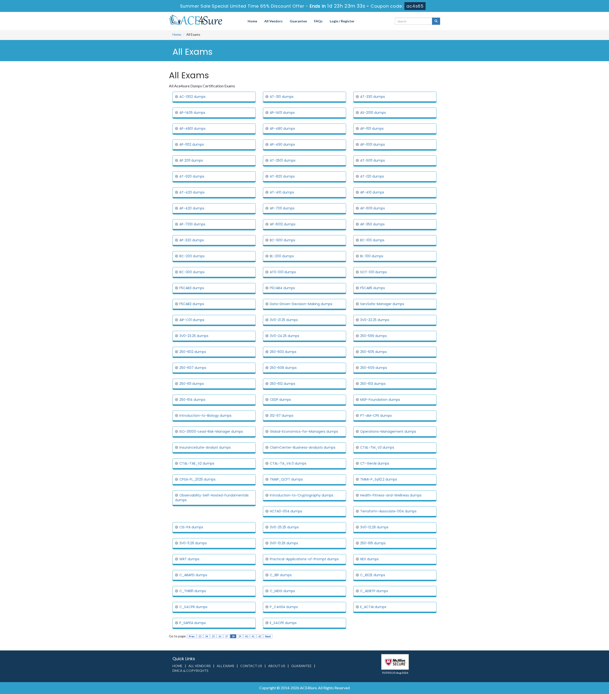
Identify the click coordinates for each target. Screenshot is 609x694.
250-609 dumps (373, 367)
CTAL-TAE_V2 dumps (196, 463)
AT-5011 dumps (372, 160)
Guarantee (298, 21)
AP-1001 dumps (372, 144)
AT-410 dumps (282, 192)
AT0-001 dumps (283, 272)
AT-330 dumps (372, 96)
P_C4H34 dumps (284, 607)
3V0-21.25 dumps (284, 319)
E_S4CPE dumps (283, 622)
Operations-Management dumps (388, 431)
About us (276, 666)
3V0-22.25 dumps (374, 319)
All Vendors (273, 21)
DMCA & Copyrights (190, 671)
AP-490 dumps (282, 144)
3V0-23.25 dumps (193, 335)
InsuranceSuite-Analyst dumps (205, 447)
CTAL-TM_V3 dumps (377, 447)
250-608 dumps (283, 367)
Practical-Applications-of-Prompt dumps (304, 559)
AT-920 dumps (191, 176)
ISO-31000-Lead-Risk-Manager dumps (211, 431)
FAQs (318, 21)
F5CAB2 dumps (191, 304)
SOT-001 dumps (373, 272)
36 (219, 636)
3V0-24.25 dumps (284, 335)
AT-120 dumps (372, 176)
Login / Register (342, 21)
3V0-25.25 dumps (284, 527)
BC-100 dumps (372, 240)
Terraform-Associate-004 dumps (388, 511)
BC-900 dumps (282, 240)
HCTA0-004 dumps (286, 511)
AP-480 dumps (282, 128)
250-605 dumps (373, 351)
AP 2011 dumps (191, 160)
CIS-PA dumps (191, 527)
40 (246, 636)
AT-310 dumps (282, 96)
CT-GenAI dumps (374, 463)
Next (268, 636)
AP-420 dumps (191, 208)
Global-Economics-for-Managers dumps (304, 431)
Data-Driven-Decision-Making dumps (301, 304)
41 (253, 636)
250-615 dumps (373, 543)
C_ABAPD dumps (193, 575)
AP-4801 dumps (192, 128)
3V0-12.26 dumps (374, 527)
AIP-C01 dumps (191, 319)
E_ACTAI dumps (373, 607)
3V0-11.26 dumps (193, 543)
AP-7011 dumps (282, 208)
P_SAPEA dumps (192, 622)
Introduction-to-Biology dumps (205, 415)
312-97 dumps (281, 415)
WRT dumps (189, 559)
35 (213, 636)
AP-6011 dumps (372, 208)
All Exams (225, 666)
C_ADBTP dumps (374, 591)
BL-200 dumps (282, 256)
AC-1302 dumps (192, 96)
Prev (192, 636)
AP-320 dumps (191, 240)
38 (233, 636)
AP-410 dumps (372, 192)
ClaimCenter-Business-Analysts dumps (302, 447)
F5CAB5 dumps (372, 288)
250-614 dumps (192, 399)
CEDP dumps (280, 399)
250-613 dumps (373, 383)
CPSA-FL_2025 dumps (197, 479)
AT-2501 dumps (282, 160)
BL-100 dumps (371, 256)
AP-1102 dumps (191, 144)
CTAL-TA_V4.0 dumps (288, 463)
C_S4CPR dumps (193, 607)
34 (206, 636)
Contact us (251, 666)
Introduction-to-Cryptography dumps (301, 495)
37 (226, 636)
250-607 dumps (192, 367)
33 (199, 636)
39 (239, 636)
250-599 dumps (373, 335)
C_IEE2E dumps (372, 575)
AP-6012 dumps (282, 224)
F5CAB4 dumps (282, 288)
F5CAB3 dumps (191, 288)
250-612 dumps (282, 383)
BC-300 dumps (192, 272)
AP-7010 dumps (192, 224)
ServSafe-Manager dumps (382, 304)
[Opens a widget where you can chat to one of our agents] (591, 686)
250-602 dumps (192, 351)
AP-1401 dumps (282, 112)
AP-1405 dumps (192, 112)
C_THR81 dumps (192, 591)
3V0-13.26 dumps (284, 543)
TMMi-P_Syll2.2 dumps (378, 479)
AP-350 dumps (372, 224)
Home (252, 21)
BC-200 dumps (192, 256)
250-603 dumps (283, 351)
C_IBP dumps (281, 575)
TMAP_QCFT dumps (286, 479)
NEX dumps (369, 559)
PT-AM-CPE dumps (376, 415)
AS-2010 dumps (373, 112)
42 (259, 636)
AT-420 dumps (192, 192)
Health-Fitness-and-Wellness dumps (391, 495)
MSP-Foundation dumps (380, 399)
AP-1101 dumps (372, 128)
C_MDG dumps (282, 591)
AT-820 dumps (282, 176)
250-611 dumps (191, 383)
